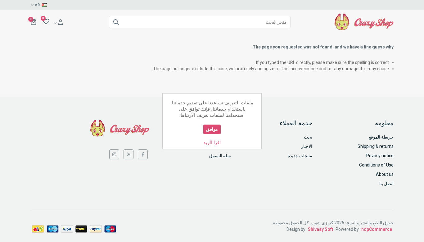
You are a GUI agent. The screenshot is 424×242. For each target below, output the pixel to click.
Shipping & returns (376, 146)
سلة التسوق (220, 155)
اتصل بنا (386, 183)
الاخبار (306, 146)
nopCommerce (376, 229)
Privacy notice (380, 155)
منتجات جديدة (300, 155)
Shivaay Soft (320, 229)
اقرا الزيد (212, 142)
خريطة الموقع (381, 137)
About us (385, 174)
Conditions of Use (376, 164)
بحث (308, 137)
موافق (212, 129)
